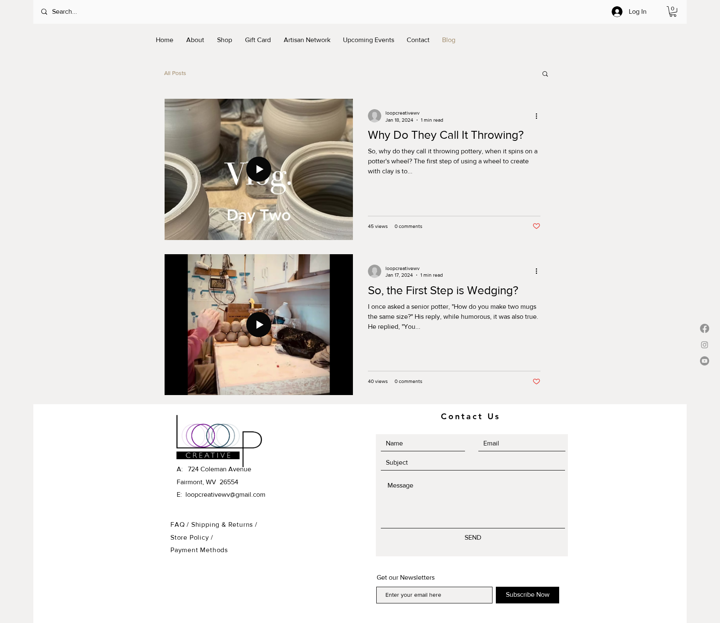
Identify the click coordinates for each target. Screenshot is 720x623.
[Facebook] (704, 328)
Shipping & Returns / (224, 524)
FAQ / (180, 524)
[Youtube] (704, 360)
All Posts (175, 73)
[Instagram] (704, 344)
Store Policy (190, 537)
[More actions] (539, 116)
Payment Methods (199, 549)
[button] (673, 11)
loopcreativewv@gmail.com (225, 494)
